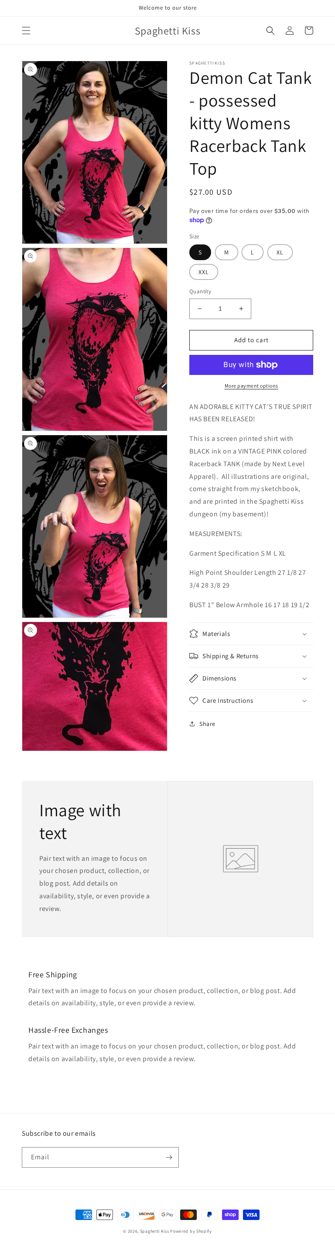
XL (280, 252)
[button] (26, 30)
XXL (203, 272)
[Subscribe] (168, 1157)
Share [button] (207, 724)
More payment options (251, 385)
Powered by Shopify (191, 1231)
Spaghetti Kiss (154, 1231)
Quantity (200, 291)
